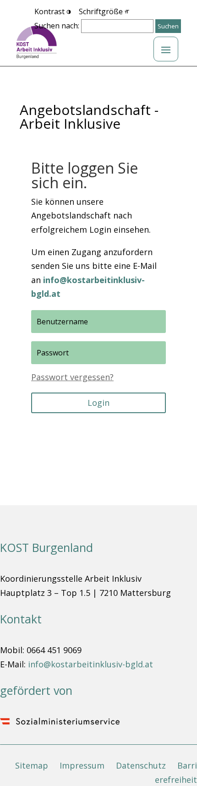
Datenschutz (141, 765)
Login (98, 402)
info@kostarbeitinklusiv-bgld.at (90, 664)
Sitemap (31, 765)
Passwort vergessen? (72, 376)
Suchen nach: (56, 26)
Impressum (82, 765)
